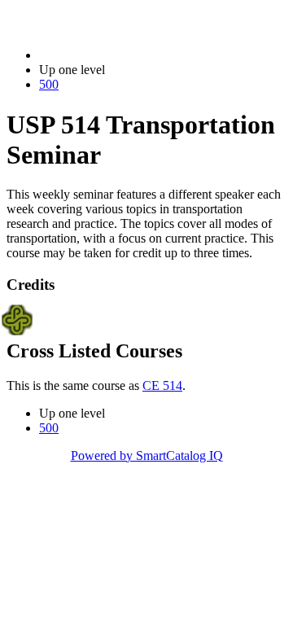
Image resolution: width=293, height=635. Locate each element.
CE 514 (162, 385)
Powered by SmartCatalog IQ (147, 455)
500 (49, 84)
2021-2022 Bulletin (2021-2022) (123, 55)
